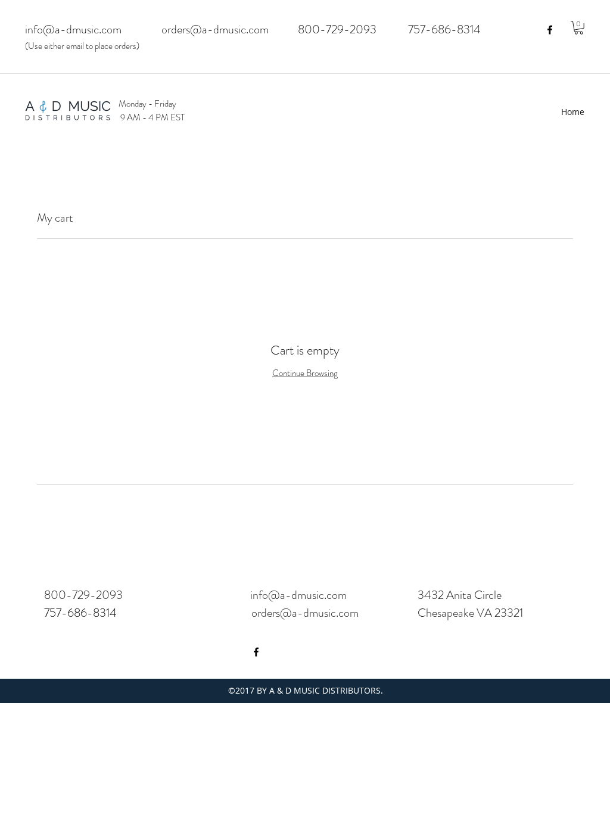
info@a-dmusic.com (73, 29)
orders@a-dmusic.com (215, 29)
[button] (579, 28)
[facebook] (550, 30)
